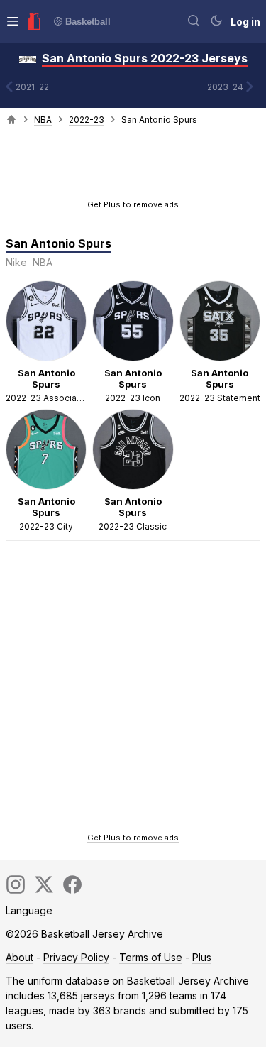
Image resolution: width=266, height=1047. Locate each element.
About (19, 957)
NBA (43, 119)
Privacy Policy (76, 957)
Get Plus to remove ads (133, 204)
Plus (201, 957)
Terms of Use (150, 957)
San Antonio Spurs (58, 243)
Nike (16, 262)
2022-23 (86, 119)
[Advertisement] (133, 169)
